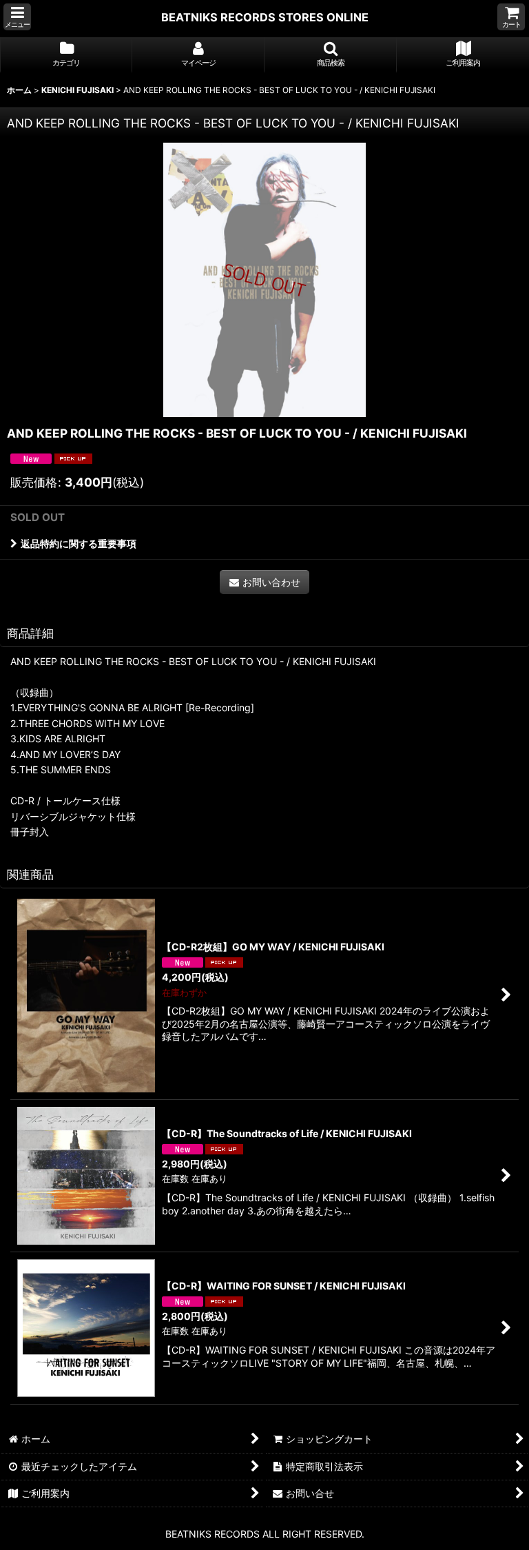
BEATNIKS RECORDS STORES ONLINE (265, 17)
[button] (17, 16)
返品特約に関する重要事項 (78, 543)
